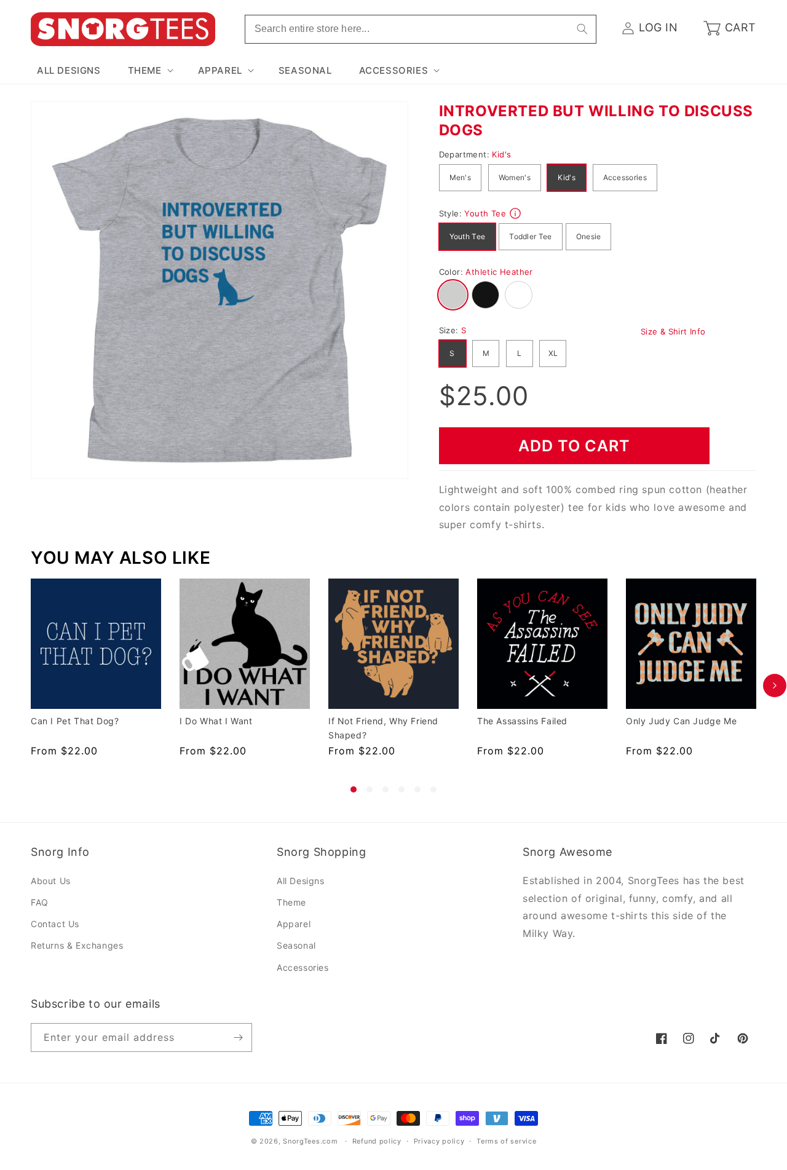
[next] (774, 686)
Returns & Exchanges (77, 945)
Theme (291, 902)
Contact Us (55, 924)
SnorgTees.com (310, 1141)
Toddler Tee (530, 236)
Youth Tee (467, 236)
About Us (51, 881)
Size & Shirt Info (673, 331)
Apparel (293, 924)
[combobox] (420, 29)
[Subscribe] (237, 1037)
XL (553, 353)
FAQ (40, 902)
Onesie (588, 236)
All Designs (301, 881)
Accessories (625, 177)
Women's (515, 177)
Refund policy (376, 1141)
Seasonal (296, 945)
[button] (149, 70)
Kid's (566, 177)
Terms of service (506, 1141)
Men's (460, 177)
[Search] (582, 28)
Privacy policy (439, 1141)
